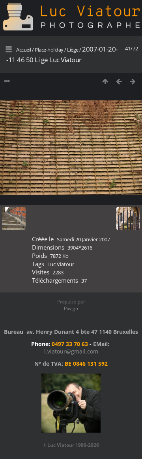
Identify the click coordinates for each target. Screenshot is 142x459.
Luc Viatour (60, 264)
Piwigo (71, 308)
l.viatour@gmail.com (71, 351)
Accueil (23, 49)
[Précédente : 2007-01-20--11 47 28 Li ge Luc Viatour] (119, 81)
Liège (72, 49)
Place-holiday (49, 49)
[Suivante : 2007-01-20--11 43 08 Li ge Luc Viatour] (133, 81)
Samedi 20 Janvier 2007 (83, 239)
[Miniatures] (105, 81)
